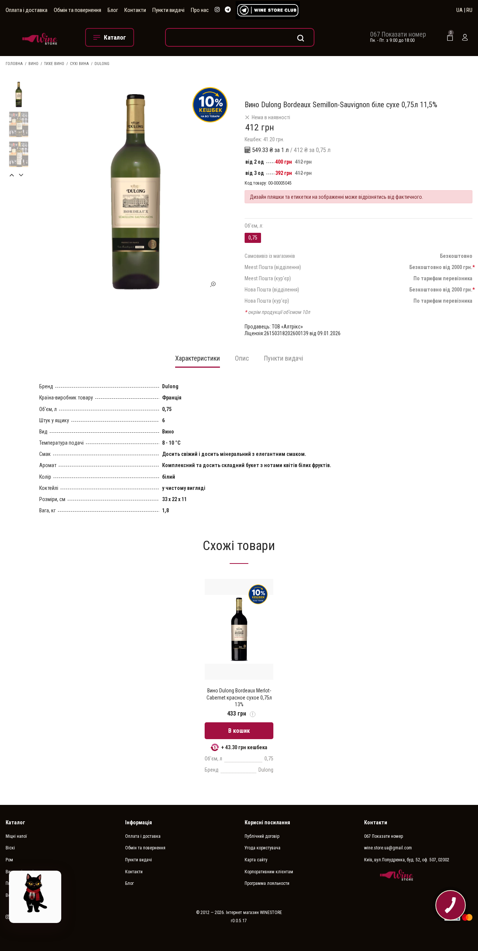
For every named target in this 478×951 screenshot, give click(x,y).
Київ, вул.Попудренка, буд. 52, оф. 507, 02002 (406, 859)
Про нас (200, 10)
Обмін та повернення (77, 10)
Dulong (101, 63)
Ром (9, 859)
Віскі (10, 847)
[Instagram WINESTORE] (217, 10)
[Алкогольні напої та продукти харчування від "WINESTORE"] (40, 37)
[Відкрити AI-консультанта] (35, 897)
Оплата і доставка (26, 10)
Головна (14, 63)
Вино (33, 63)
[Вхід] (464, 37)
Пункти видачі (168, 10)
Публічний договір (262, 836)
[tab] (197, 360)
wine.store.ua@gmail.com (388, 847)
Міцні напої (16, 836)
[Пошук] (239, 37)
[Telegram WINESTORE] (228, 10)
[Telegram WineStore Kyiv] (268, 10)
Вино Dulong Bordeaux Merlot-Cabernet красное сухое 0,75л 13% (239, 697)
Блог (113, 10)
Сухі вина (79, 63)
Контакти (135, 10)
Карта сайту (256, 859)
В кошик (239, 730)
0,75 (252, 238)
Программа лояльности (267, 883)
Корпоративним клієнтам (269, 871)
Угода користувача (262, 847)
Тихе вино (54, 63)
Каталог (15, 822)
